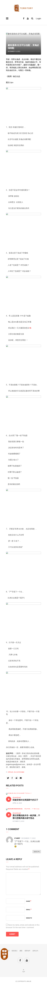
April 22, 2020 (17, 803)
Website (29, 918)
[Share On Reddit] (16, 778)
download (17, 797)
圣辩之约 (35, 951)
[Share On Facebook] (12, 778)
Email (28, 909)
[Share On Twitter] (8, 778)
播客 (21, 951)
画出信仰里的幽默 (19, 772)
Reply (36, 852)
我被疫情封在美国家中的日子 (25, 800)
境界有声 (27, 951)
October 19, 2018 (18, 821)
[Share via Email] (21, 778)
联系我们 (14, 951)
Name (28, 901)
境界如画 (10, 772)
